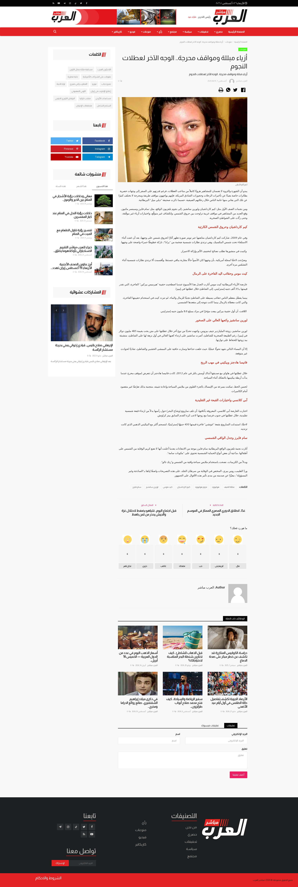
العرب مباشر (242, 665)
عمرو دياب (106, 84)
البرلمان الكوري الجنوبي (65, 98)
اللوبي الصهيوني (78, 91)
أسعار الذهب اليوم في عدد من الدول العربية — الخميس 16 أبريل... (138, 656)
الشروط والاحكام (48, 878)
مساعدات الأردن (103, 98)
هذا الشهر (81, 186)
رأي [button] (160, 31)
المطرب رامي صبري (78, 84)
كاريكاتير (140, 844)
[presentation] (56, 310)
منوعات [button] (146, 31)
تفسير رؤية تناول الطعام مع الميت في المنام (74, 232)
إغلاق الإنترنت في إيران (101, 91)
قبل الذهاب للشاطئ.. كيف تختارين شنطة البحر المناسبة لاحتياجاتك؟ (184, 656)
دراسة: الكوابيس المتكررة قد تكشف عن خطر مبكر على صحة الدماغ (228, 656)
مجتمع (192, 856)
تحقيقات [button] (203, 31)
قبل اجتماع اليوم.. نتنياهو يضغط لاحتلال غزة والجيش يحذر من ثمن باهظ (149, 512)
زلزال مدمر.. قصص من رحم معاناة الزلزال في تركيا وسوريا (82, 347)
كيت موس (167, 487)
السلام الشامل (104, 105)
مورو (94, 84)
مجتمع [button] (173, 31)
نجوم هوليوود (201, 487)
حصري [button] (219, 31)
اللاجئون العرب (104, 69)
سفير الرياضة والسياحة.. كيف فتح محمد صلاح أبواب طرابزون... (184, 702)
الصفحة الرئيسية (236, 31)
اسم (178, 734)
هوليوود (215, 487)
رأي (144, 823)
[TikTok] (75, 3)
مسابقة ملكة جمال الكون (81, 69)
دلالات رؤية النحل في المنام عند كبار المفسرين (72, 214)
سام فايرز (136, 487)
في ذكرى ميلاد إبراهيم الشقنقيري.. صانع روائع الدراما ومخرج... (139, 702)
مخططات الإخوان (84, 105)
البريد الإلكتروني (239, 734)
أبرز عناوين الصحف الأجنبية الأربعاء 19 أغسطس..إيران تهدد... (71, 266)
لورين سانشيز (152, 487)
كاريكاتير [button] (117, 31)
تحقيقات (191, 841)
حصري (192, 834)
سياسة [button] (188, 31)
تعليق (244, 748)
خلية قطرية (73, 76)
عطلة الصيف (229, 487)
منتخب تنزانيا (85, 98)
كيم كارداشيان (183, 487)
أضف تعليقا (238, 774)
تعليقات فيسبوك (210, 725)
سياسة (191, 849)
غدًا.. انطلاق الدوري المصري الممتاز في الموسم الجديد (216, 512)
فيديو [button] (132, 31)
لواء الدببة (61, 84)
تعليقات (231, 725)
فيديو (142, 837)
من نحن (191, 827)
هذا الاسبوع (102, 186)
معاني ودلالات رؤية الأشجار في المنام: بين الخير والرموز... (72, 197)
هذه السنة (61, 186)
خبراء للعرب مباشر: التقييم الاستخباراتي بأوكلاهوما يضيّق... (72, 249)
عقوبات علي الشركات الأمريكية (97, 76)
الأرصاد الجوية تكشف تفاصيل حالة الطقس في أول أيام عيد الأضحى (229, 702)
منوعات (228, 42)
